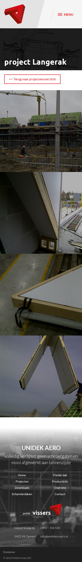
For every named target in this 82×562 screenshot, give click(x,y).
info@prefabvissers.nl (54, 536)
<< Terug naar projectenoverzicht (32, 79)
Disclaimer (9, 552)
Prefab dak (60, 475)
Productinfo (60, 481)
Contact (59, 494)
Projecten (22, 481)
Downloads (22, 487)
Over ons (60, 487)
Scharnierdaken (22, 494)
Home (22, 475)
